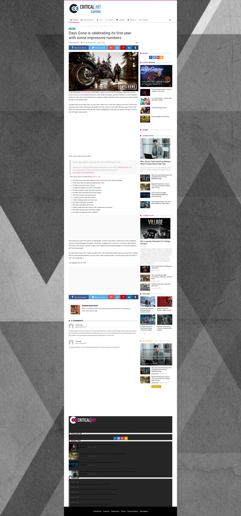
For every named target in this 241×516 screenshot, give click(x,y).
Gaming (76, 26)
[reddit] (117, 47)
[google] (111, 47)
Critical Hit (97, 511)
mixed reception (86, 92)
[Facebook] (150, 57)
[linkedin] (129, 47)
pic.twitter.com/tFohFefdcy (83, 172)
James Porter (145, 363)
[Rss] (161, 57)
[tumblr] (135, 47)
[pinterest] (123, 47)
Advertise (115, 511)
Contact (106, 511)
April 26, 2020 (96, 176)
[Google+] (158, 57)
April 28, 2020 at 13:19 (81, 327)
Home (70, 26)
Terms (123, 511)
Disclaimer (144, 511)
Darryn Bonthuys (74, 42)
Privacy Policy (132, 511)
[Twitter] (154, 57)
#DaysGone (123, 167)
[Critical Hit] (85, 3)
